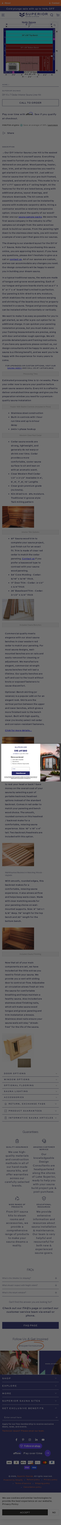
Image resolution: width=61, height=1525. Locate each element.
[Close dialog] (58, 745)
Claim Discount (20, 773)
